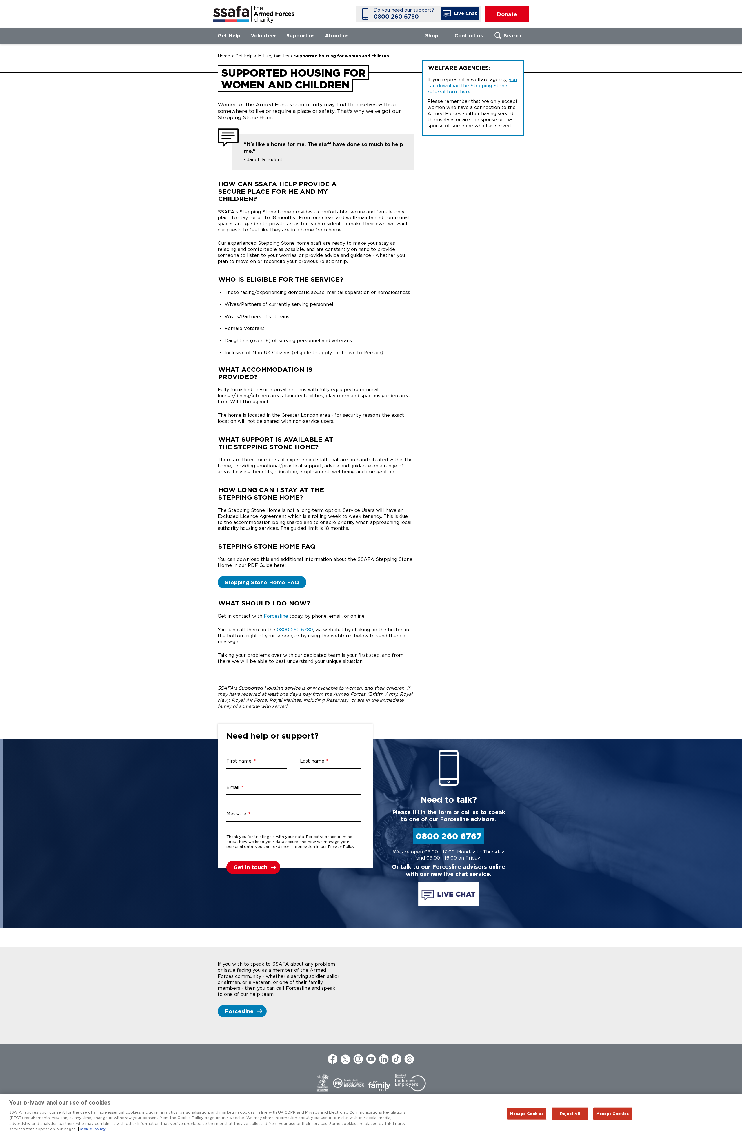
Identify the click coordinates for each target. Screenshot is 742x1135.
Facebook (333, 1059)
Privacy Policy (341, 846)
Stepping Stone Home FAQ (262, 582)
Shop (432, 35)
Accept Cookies (612, 1114)
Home (224, 55)
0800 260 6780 (396, 16)
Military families (273, 55)
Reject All (570, 1114)
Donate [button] (507, 14)
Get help (244, 55)
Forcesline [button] (239, 1011)
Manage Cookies (526, 1114)
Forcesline (276, 616)
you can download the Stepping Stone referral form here (472, 86)
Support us (300, 35)
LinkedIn (384, 1059)
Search (512, 35)
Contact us (468, 35)
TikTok (396, 1059)
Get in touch (250, 867)
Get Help (229, 35)
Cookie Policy (92, 1129)
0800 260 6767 (449, 836)
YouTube (371, 1059)
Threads (409, 1059)
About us (337, 35)
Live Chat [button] (464, 13)
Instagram (358, 1059)
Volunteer (263, 35)
